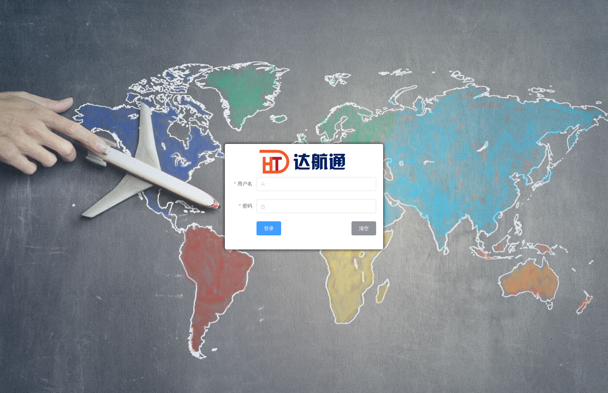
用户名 (245, 183)
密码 (247, 206)
